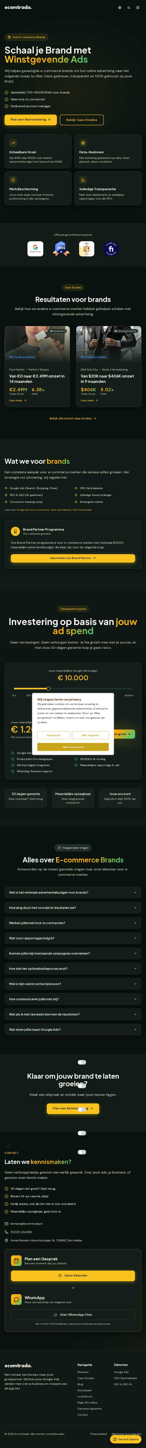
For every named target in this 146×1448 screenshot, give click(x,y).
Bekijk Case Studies (81, 120)
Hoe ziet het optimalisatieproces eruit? (38, 969)
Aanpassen (53, 735)
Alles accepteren (73, 747)
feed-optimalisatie (61, 509)
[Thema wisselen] (129, 7)
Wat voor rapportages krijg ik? (32, 938)
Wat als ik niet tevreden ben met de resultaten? (44, 1014)
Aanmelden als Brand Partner (70, 558)
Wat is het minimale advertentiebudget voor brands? (48, 892)
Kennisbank (85, 1390)
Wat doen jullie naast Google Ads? (35, 1029)
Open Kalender (76, 1275)
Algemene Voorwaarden (126, 1434)
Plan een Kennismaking (28, 119)
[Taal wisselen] (120, 7)
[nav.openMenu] (137, 7)
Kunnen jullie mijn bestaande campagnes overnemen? (49, 953)
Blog (80, 1384)
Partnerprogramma (90, 1408)
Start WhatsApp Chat (76, 1315)
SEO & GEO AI (123, 1384)
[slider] (48, 688)
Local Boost (85, 1396)
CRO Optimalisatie (125, 1378)
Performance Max (82, 509)
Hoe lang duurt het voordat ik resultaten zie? (42, 908)
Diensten (83, 1372)
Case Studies (86, 1378)
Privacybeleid (98, 1434)
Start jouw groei (114, 734)
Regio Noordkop (88, 1402)
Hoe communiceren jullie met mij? (34, 999)
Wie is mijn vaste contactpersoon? (35, 984)
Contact (83, 1414)
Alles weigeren (90, 735)
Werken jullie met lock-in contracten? (37, 923)
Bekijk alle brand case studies (71, 418)
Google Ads (121, 1372)
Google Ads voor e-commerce (33, 509)
